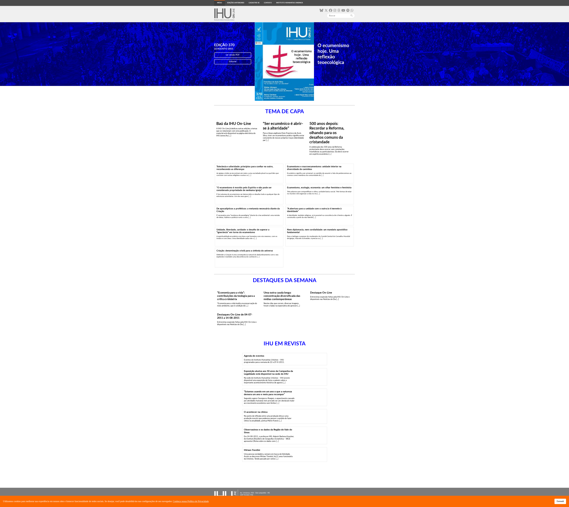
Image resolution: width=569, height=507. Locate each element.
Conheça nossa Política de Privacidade (191, 501)
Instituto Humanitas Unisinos (289, 3)
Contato (268, 3)
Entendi (560, 501)
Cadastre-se (254, 3)
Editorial (232, 62)
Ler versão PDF (233, 55)
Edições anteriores (235, 3)
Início (219, 3)
